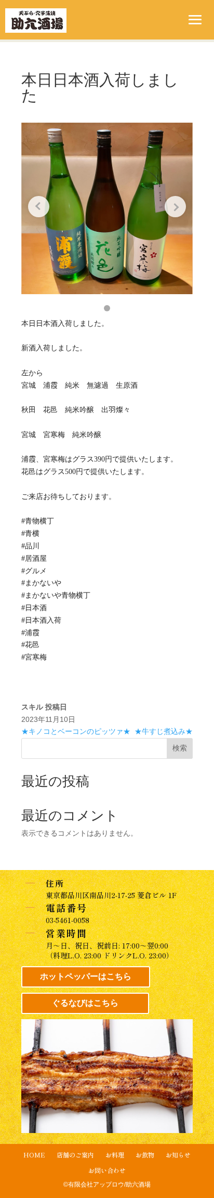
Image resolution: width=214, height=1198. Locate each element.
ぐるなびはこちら (85, 1003)
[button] (107, 308)
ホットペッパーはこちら (85, 976)
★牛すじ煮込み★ (164, 731)
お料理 (114, 1155)
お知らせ (178, 1155)
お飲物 (145, 1155)
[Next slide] (175, 206)
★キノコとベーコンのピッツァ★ (75, 731)
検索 (179, 748)
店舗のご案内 (75, 1155)
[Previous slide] (38, 206)
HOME (34, 1155)
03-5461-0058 (67, 920)
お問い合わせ (107, 1171)
